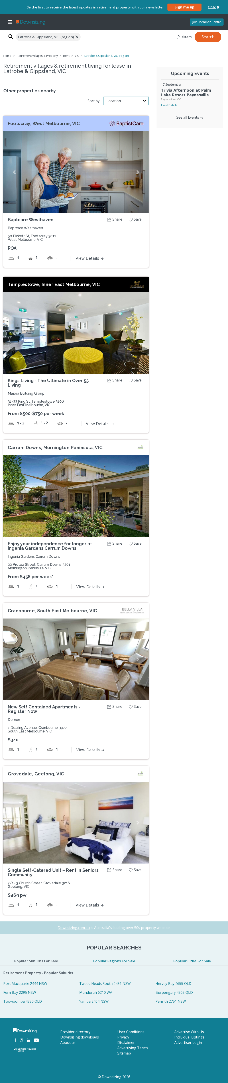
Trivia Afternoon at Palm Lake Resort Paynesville (186, 92)
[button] (14, 172)
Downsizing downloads (79, 1037)
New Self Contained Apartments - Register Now (44, 709)
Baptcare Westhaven (30, 219)
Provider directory (75, 1031)
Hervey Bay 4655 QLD (173, 983)
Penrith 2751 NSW (170, 1001)
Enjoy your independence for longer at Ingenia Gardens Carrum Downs (50, 546)
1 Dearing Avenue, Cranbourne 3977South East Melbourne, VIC (37, 729)
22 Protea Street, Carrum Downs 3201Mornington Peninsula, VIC (39, 566)
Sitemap (124, 1053)
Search (208, 36)
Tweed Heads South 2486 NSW (105, 983)
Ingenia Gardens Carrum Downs (34, 556)
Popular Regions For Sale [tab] (114, 961)
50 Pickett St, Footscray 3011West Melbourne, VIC (32, 238)
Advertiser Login (188, 1042)
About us (67, 1042)
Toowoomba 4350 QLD (22, 1001)
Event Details (169, 105)
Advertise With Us (189, 1031)
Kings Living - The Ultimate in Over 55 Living (48, 383)
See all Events (188, 117)
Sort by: (94, 100)
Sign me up (184, 7)
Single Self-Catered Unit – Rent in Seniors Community (53, 872)
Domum (14, 720)
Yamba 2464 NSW (94, 1001)
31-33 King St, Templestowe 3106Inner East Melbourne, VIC (36, 403)
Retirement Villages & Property (37, 56)
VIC (77, 56)
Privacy (123, 1037)
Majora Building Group (26, 393)
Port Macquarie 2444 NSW (25, 983)
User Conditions (130, 1031)
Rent (66, 56)
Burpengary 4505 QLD (174, 992)
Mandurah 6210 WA (95, 992)
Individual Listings (189, 1037)
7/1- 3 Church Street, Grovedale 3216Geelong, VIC (39, 885)
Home (7, 56)
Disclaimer (126, 1042)
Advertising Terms (132, 1047)
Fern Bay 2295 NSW (19, 992)
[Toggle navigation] (10, 22)
